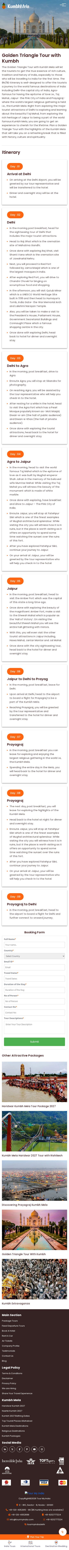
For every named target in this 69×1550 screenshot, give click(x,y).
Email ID (9, 961)
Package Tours (10, 1320)
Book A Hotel (8, 1330)
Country (9, 950)
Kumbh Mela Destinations (15, 1425)
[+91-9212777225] (63, 1532)
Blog (4, 1360)
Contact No (10, 1007)
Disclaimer (7, 1378)
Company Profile (10, 1345)
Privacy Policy (9, 1383)
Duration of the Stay (15, 984)
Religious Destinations (13, 1430)
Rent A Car (7, 1335)
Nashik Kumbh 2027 (12, 1410)
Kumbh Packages (11, 1435)
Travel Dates (11, 973)
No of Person (11, 995)
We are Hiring (9, 1388)
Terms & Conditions (12, 1373)
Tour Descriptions (14, 1018)
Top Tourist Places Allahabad (17, 1420)
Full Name (10, 939)
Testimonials (8, 1350)
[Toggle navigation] (62, 5)
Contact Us (7, 1355)
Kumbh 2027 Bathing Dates (16, 1415)
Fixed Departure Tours (13, 1325)
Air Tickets (7, 1340)
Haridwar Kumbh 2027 (13, 1405)
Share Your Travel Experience (17, 1393)
